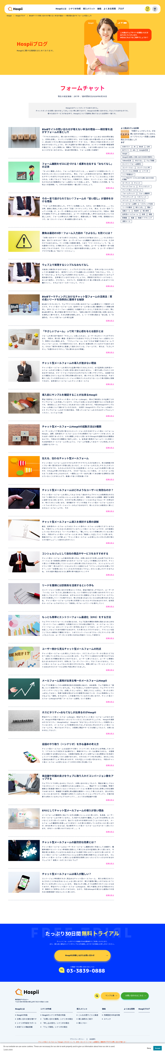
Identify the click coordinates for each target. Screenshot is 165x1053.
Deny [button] (149, 1048)
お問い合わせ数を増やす (27, 1019)
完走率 (136, 211)
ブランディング (127, 197)
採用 (143, 214)
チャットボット (144, 187)
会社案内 (92, 1039)
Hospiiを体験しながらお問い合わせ (80, 955)
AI (134, 147)
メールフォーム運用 (129, 204)
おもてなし (139, 161)
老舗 (132, 218)
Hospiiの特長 (22, 1015)
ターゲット (126, 183)
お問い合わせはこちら (134, 996)
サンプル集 (109, 996)
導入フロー (82, 1023)
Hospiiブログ (144, 1009)
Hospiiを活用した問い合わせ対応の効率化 (137, 157)
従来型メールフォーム (130, 214)
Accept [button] (157, 1048)
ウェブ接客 (150, 161)
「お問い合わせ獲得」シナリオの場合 (57, 1019)
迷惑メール (126, 221)
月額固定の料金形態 (112, 1015)
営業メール (126, 211)
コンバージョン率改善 (130, 171)
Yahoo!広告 (126, 161)
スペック (107, 1019)
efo (134, 150)
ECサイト (125, 150)
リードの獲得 (127, 207)
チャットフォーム (128, 187)
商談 (148, 207)
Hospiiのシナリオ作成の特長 (53, 1015)
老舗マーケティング (145, 218)
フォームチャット (128, 194)
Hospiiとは (61, 9)
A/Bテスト (126, 147)
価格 (99, 9)
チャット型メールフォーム (131, 190)
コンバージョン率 (143, 168)
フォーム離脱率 (144, 194)
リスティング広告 (146, 204)
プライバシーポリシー (77, 1039)
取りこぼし (139, 207)
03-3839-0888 (86, 971)
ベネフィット (141, 197)
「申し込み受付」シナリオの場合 (55, 1023)
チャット (137, 183)
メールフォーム (137, 201)
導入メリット (89, 9)
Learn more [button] (8, 1049)
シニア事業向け (127, 175)
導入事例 (146, 211)
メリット (125, 201)
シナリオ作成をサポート (27, 1023)
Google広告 (143, 150)
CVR (148, 147)
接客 (150, 214)
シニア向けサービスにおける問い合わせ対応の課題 (138, 179)
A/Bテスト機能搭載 (25, 1027)
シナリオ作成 (75, 9)
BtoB (141, 147)
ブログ (121, 9)
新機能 (124, 218)
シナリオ (145, 171)
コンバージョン (127, 168)
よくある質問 (110, 9)
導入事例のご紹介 (85, 1019)
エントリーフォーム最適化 (131, 164)
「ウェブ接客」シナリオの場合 (54, 1027)
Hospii (124, 154)
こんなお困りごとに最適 (88, 1015)
